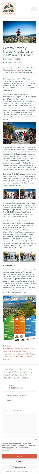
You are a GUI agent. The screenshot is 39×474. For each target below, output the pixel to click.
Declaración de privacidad (25, 471)
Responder (9, 400)
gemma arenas (13, 351)
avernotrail (9, 349)
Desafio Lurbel (16, 70)
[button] (36, 440)
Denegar (19, 462)
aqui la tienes (5, 450)
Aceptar (19, 456)
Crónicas (8, 346)
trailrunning (23, 351)
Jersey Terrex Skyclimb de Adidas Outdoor (20, 354)
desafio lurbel (18, 349)
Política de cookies (11, 471)
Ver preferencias (19, 467)
